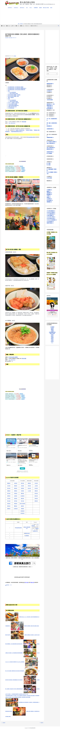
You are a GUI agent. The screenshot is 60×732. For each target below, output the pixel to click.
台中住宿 (8, 498)
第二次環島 (48, 164)
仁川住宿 (29, 490)
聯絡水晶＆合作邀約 (46, 7)
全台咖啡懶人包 (49, 198)
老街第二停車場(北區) (20, 130)
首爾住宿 (29, 483)
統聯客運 (52, 329)
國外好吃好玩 (22, 7)
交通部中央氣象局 (52, 333)
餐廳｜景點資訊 (11, 97)
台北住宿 (8, 485)
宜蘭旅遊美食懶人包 (50, 137)
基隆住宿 (8, 483)
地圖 (9, 98)
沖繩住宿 (22, 508)
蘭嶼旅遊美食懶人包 (50, 149)
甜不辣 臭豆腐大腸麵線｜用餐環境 (14, 94)
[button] (12, 7)
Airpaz (52, 342)
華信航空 (52, 336)
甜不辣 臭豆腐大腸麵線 (13, 357)
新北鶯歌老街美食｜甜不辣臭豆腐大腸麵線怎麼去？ (17, 88)
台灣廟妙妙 (27, 535)
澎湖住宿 (15, 498)
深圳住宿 (36, 498)
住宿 (26, 7)
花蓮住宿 (15, 493)
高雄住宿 (15, 485)
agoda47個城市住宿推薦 (13, 104)
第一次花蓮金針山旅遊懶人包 (51, 141)
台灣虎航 (52, 337)
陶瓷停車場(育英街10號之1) (16, 131)
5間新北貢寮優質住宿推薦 (14, 93)
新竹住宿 (8, 493)
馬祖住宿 (15, 503)
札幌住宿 (22, 490)
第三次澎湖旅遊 (49, 153)
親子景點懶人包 (50, 215)
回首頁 (51, 7)
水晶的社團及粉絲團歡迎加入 (13, 105)
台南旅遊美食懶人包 (50, 128)
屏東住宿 (15, 488)
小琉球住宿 (15, 508)
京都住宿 (22, 488)
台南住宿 (15, 483)
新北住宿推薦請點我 (13, 92)
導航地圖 (24, 121)
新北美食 (6, 37)
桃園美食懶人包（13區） (51, 104)
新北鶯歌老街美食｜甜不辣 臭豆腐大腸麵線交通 (16, 89)
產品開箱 (40, 7)
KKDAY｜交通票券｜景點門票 (13, 102)
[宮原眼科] (51, 242)
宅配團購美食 (36, 7)
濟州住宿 (29, 485)
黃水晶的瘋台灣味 (27, 2)
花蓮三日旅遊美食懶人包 (51, 143)
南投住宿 (8, 503)
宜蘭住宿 (15, 490)
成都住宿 (36, 490)
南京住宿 (36, 493)
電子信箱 (26, 582)
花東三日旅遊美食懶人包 (51, 147)
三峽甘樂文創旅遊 (50, 99)
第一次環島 (48, 163)
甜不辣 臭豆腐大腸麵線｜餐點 (13, 96)
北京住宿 (36, 483)
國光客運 (52, 328)
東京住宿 (22, 483)
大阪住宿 (22, 485)
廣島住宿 (22, 498)
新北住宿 (8, 488)
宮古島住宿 (22, 513)
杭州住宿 (36, 488)
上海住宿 (36, 485)
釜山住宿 (29, 488)
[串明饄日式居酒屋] (51, 283)
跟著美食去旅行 (27, 533)
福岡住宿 (22, 493)
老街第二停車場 (29, 130)
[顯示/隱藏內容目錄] (6, 85)
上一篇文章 (3, 722)
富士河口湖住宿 (22, 503)
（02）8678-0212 (11, 123)
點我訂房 (21, 166)
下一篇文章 (42, 722)
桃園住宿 (8, 490)
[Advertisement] (30, 16)
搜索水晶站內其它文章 (12, 106)
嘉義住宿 (8, 508)
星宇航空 (52, 341)
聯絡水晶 (32, 582)
